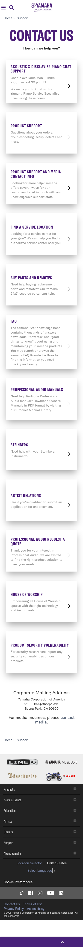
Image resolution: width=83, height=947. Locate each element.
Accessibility (35, 908)
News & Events (12, 799)
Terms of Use (33, 904)
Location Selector (29, 863)
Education (9, 810)
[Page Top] (62, 942)
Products (9, 789)
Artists (8, 821)
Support (9, 842)
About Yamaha (12, 853)
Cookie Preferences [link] (18, 882)
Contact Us (12, 904)
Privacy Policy (14, 908)
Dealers (8, 831)
